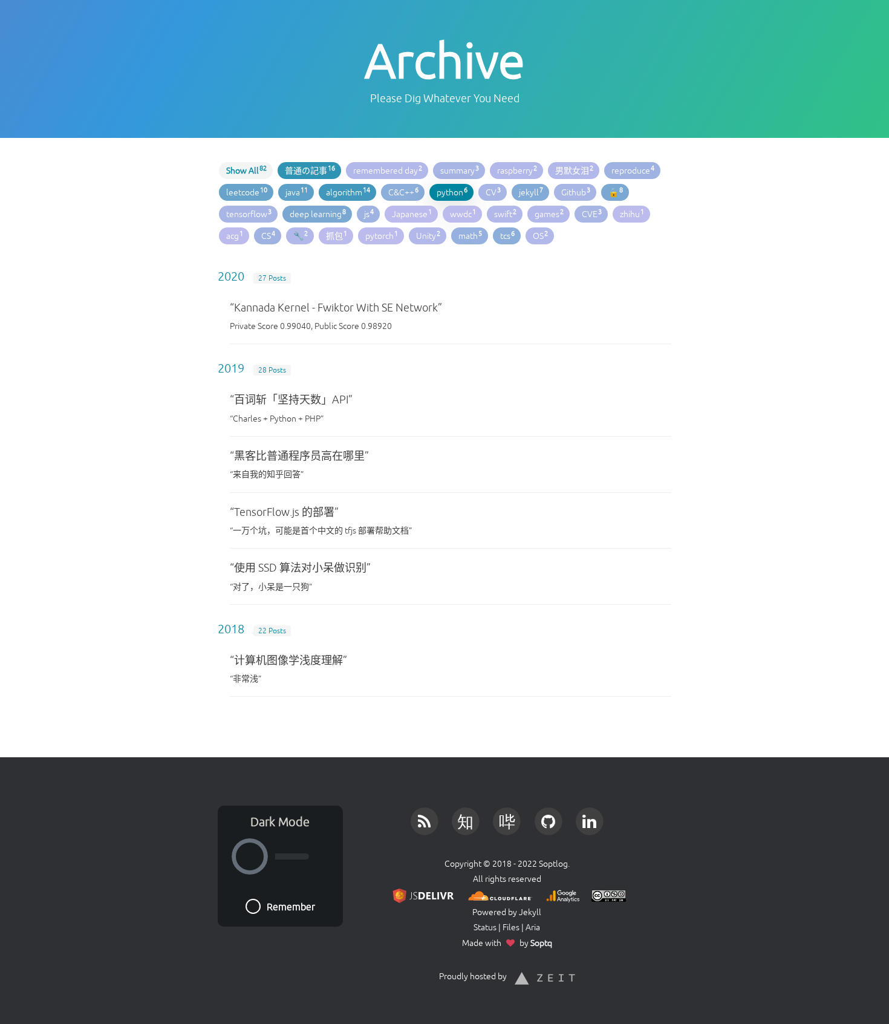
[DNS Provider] (498, 894)
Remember (291, 906)
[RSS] (424, 819)
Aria (533, 927)
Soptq (541, 943)
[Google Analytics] (560, 894)
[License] (605, 894)
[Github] (548, 819)
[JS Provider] (421, 894)
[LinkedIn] (589, 819)
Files (511, 927)
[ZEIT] (545, 976)
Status (485, 927)
